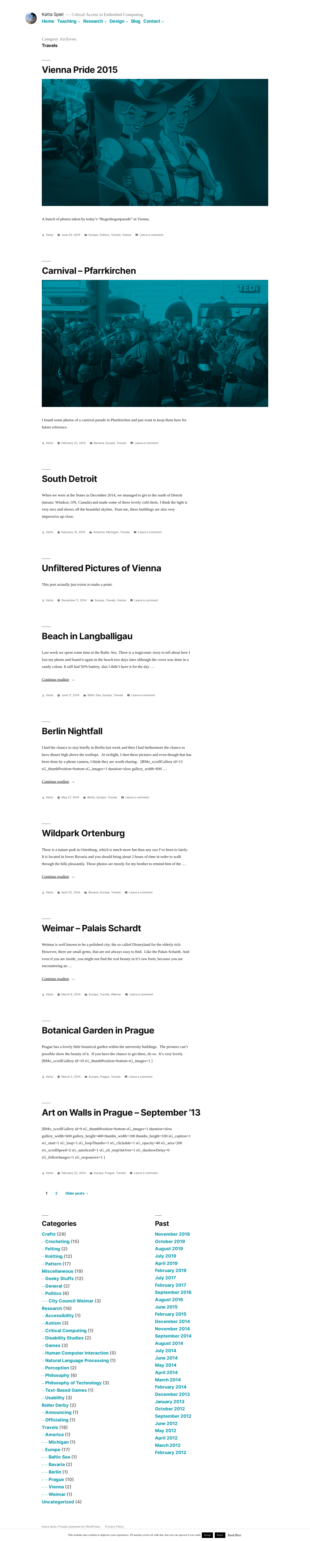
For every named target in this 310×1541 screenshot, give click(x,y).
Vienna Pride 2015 (80, 69)
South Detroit (69, 478)
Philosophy (57, 1375)
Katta (49, 235)
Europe (93, 235)
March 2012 (168, 1445)
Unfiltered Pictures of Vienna (101, 568)
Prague (104, 1076)
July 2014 (165, 1350)
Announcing (58, 1412)
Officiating (57, 1420)
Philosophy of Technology (73, 1382)
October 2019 (170, 1241)
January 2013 (169, 1401)
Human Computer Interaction (77, 1353)
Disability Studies (64, 1338)
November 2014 (172, 1328)
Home (48, 21)
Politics (104, 235)
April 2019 (166, 1263)
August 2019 (169, 1248)
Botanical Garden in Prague (98, 1030)
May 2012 (165, 1430)
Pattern (53, 1263)
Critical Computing (66, 1330)
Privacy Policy (114, 1526)
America (99, 532)
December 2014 (172, 1321)
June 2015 (166, 1307)
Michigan (112, 532)
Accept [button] (207, 1535)
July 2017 (165, 1277)
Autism (53, 1323)
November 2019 (172, 1234)
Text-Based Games (66, 1390)
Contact (151, 21)
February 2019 (170, 1270)
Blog (135, 21)
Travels (116, 235)
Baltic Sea (94, 695)
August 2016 (169, 1299)
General (53, 1286)
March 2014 (168, 1379)
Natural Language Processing (77, 1360)
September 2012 (173, 1416)
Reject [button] (220, 1535)
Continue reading (58, 679)
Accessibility (59, 1315)
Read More (234, 1535)
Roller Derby (55, 1405)
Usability (55, 1397)
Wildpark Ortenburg (83, 833)
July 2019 (165, 1256)
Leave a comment (151, 235)
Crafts (49, 1234)
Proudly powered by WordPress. (79, 1526)
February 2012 (170, 1452)
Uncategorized (58, 1501)
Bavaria (99, 443)
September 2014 (173, 1336)
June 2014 (166, 1358)
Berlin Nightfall (72, 731)
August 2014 (169, 1343)
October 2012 (170, 1408)
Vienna (126, 235)
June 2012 (166, 1423)
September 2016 (173, 1292)
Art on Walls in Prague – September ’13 (121, 1112)
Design (117, 21)
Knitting (54, 1256)
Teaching (66, 21)
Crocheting (57, 1241)
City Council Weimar (71, 1301)
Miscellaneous (57, 1271)
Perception (57, 1367)
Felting (52, 1248)
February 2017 (170, 1285)
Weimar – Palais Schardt (91, 928)
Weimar (116, 994)
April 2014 (166, 1372)
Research (93, 21)
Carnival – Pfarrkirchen (89, 270)
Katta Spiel (53, 14)
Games (52, 1345)
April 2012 (166, 1438)
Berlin (91, 797)
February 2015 (170, 1314)
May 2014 (166, 1365)
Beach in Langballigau (87, 636)
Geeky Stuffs (59, 1278)
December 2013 (172, 1394)
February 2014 (171, 1387)
